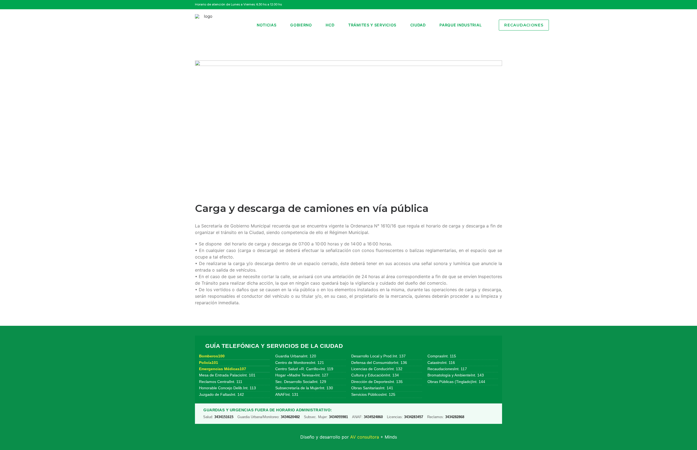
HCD (330, 25)
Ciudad (418, 25)
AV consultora (364, 437)
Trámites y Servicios (372, 25)
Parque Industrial (460, 25)
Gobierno (301, 25)
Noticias (267, 25)
